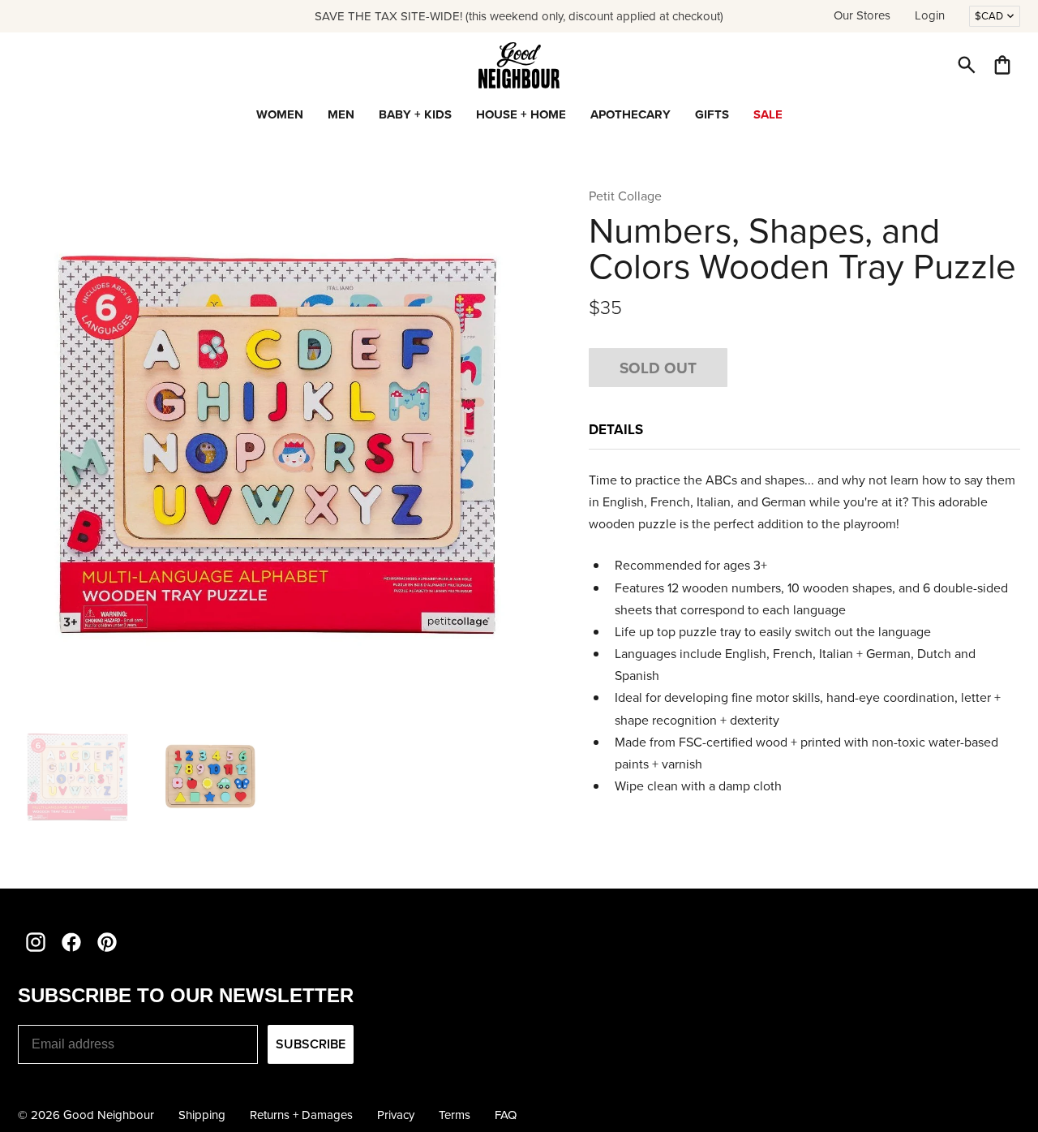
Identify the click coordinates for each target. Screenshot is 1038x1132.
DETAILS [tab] (616, 429)
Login (930, 15)
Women (279, 114)
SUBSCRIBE (310, 1044)
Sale (768, 114)
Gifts (712, 114)
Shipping (201, 1115)
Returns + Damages (301, 1115)
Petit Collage (625, 196)
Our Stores (862, 15)
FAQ (506, 1115)
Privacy (395, 1115)
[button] (966, 65)
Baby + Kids (415, 114)
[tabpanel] (804, 644)
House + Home (521, 114)
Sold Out (658, 367)
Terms (454, 1115)
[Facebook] (71, 942)
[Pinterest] (107, 942)
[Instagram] (36, 942)
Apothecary (630, 114)
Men (341, 114)
